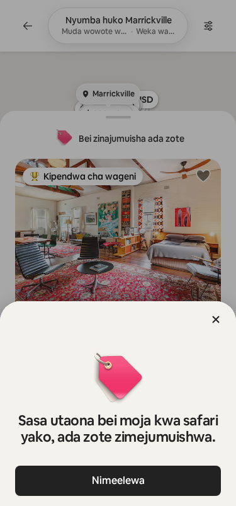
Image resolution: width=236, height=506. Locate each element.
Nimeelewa (118, 480)
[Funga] (216, 319)
